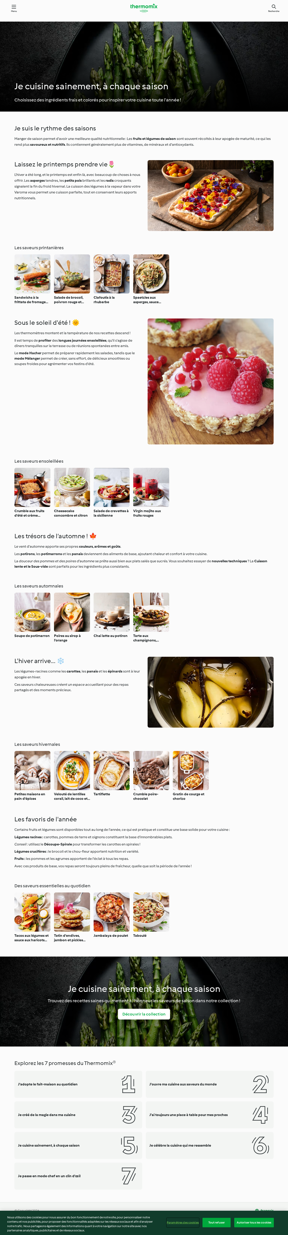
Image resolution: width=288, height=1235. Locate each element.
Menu (14, 11)
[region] (144, 1223)
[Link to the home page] (144, 8)
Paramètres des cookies (183, 1222)
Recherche (273, 11)
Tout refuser (216, 1222)
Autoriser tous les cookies (254, 1222)
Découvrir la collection (144, 1014)
